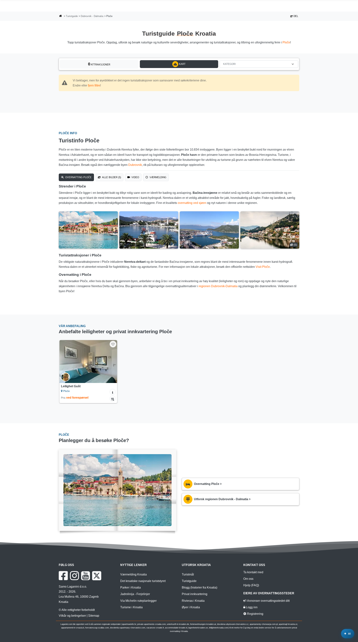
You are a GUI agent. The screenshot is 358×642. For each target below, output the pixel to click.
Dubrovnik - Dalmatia (92, 16)
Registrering (254, 613)
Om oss (248, 578)
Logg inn (251, 607)
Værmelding (157, 177)
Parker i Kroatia (130, 587)
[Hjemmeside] (60, 16)
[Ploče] (88, 230)
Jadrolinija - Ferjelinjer (135, 594)
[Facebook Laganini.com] (63, 575)
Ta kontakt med (253, 572)
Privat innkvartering (194, 594)
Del (295, 16)
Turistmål (188, 574)
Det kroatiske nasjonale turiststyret (143, 581)
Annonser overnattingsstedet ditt (268, 600)
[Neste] (110, 361)
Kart (182, 64)
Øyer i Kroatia (191, 607)
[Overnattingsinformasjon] (113, 392)
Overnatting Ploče (78, 177)
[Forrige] (65, 361)
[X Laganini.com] (96, 575)
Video (135, 177)
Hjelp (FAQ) (251, 585)
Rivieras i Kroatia (193, 600)
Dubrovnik (135, 164)
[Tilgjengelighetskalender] (113, 399)
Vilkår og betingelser (72, 615)
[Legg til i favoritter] (113, 344)
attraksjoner (99, 64)
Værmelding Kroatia (133, 574)
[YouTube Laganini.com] (85, 575)
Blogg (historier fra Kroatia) (199, 587)
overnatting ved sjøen (192, 202)
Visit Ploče (263, 266)
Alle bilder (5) (111, 177)
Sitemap (93, 615)
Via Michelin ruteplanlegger (138, 600)
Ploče (286, 42)
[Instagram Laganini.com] (74, 575)
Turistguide (72, 16)
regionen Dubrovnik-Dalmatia (218, 286)
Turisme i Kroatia (131, 607)
